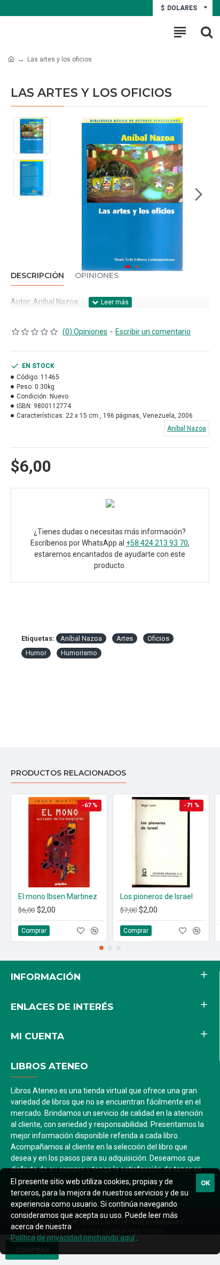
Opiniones (97, 275)
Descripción (37, 275)
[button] (66, 194)
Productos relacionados (68, 773)
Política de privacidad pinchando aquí (73, 1237)
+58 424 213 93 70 (157, 543)
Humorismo (79, 653)
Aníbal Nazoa (81, 638)
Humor (36, 653)
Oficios (158, 638)
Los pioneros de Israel (156, 896)
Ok (205, 1183)
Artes (124, 638)
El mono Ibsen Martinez (57, 896)
